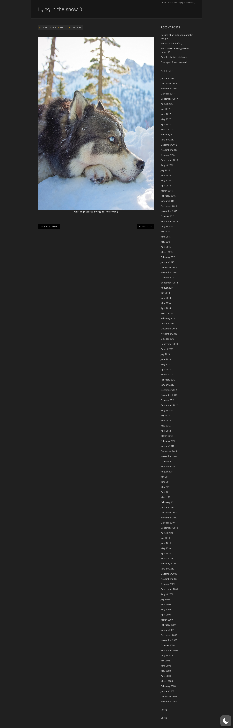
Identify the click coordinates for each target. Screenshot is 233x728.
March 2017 (167, 129)
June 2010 (166, 543)
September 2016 (169, 160)
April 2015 (166, 246)
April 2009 (166, 614)
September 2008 (169, 650)
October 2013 (167, 338)
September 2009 (169, 589)
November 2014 (169, 272)
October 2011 (167, 461)
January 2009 (167, 629)
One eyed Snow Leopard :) (174, 62)
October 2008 (167, 645)
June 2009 (166, 604)
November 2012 (169, 395)
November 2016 (169, 149)
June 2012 (166, 420)
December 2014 (169, 267)
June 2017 (166, 114)
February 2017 (168, 134)
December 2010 (169, 512)
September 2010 (169, 527)
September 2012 (169, 405)
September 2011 (169, 466)
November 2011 (169, 456)
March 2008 (167, 681)
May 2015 (166, 241)
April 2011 (166, 492)
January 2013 (167, 384)
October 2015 (167, 216)
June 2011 (166, 481)
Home (164, 2)
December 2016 (169, 144)
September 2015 (169, 221)
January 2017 (167, 139)
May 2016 (166, 180)
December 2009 (169, 573)
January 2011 (167, 507)
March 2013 (167, 374)
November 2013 (169, 333)
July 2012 (165, 415)
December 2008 (169, 635)
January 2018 (167, 78)
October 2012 (167, 400)
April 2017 (166, 124)
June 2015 (166, 236)
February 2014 (168, 318)
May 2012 (166, 425)
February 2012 (168, 440)
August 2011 (167, 471)
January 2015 (167, 262)
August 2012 (167, 410)
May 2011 (166, 486)
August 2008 (167, 655)
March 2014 (167, 313)
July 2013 (165, 354)
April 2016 (166, 185)
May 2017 (166, 119)
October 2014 (167, 277)
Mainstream (172, 2)
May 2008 (166, 670)
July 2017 (165, 108)
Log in (164, 717)
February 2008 (168, 686)
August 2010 (167, 532)
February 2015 (168, 257)
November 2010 (169, 517)
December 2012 (169, 389)
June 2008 (166, 665)
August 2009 (167, 594)
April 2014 (166, 308)
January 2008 (167, 691)
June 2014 (166, 297)
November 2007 (169, 701)
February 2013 (168, 379)
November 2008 (169, 640)
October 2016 (167, 154)
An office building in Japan (174, 57)
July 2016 (165, 170)
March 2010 (167, 558)
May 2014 (166, 303)
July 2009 (165, 599)
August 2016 (167, 165)
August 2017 (167, 103)
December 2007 (169, 696)
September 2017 (169, 98)
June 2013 (166, 359)
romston (63, 27)
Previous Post (49, 226)
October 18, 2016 (48, 27)
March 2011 (167, 497)
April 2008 (166, 675)
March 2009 (167, 619)
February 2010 (168, 563)
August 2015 (167, 226)
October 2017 (167, 93)
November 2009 (169, 578)
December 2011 (169, 451)
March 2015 (167, 252)
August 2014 (167, 287)
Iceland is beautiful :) (171, 43)
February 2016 (168, 195)
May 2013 (166, 364)
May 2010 (166, 548)
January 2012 (167, 446)
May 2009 (166, 609)
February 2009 (168, 624)
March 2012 (167, 435)
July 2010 (165, 538)
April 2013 (166, 369)
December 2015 (169, 206)
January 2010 (167, 568)
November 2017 (169, 88)
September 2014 (169, 282)
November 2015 (169, 211)
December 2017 (169, 83)
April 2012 (166, 430)
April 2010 (166, 553)
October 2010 (167, 522)
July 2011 (165, 476)
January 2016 (167, 200)
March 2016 (167, 190)
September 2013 (169, 343)
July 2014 (165, 292)
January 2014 (167, 323)
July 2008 (165, 660)
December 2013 (169, 328)
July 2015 (165, 231)
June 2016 (166, 175)
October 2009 (167, 583)
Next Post (144, 226)
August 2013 (167, 349)
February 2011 (168, 502)
